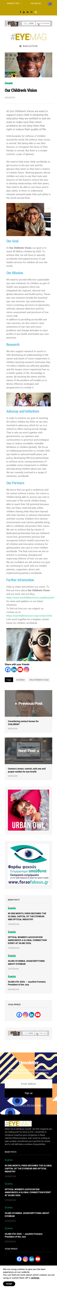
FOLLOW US (36, 3)
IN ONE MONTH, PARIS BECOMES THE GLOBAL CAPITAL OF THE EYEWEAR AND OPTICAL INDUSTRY (27, 916)
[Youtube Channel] (38, 1014)
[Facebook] (8, 669)
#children (20, 680)
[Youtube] (20, 669)
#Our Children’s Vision (39, 680)
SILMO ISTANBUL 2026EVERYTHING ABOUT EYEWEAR (26, 962)
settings (35, 1278)
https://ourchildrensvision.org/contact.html (29, 615)
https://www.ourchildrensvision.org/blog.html (30, 597)
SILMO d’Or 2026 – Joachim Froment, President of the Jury (27, 983)
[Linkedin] (14, 669)
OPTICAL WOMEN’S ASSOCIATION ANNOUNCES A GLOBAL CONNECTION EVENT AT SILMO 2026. (27, 940)
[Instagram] (26, 669)
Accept (9, 1284)
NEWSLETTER (13, 3)
